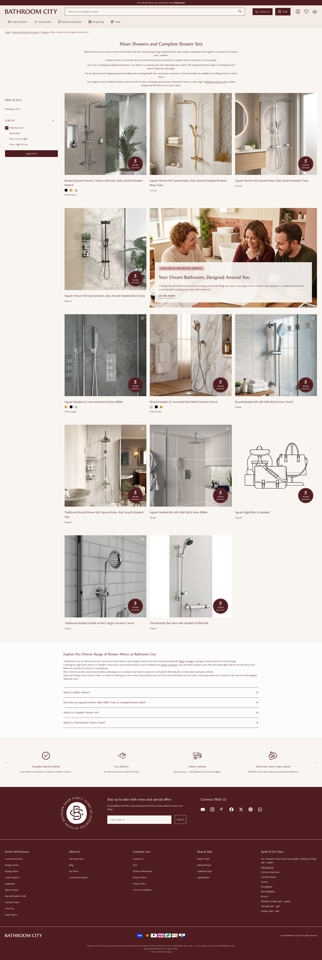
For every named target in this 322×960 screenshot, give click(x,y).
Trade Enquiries (12, 877)
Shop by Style (44, 21)
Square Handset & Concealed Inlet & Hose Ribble (94, 402)
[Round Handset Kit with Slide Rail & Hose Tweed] (276, 355)
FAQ (135, 865)
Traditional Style (204, 871)
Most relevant (16, 127)
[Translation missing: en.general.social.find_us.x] (241, 809)
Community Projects (79, 877)
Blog (71, 865)
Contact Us (264, 11)
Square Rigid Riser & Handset (252, 512)
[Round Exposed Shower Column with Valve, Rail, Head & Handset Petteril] (105, 134)
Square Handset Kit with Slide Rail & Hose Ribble (179, 512)
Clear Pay (9, 908)
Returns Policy (140, 877)
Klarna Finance (12, 889)
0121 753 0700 (267, 867)
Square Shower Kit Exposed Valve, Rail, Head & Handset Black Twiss (105, 296)
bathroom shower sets (216, 81)
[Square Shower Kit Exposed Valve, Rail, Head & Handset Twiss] (276, 134)
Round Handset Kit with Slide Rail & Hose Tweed (264, 402)
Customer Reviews (14, 858)
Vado (191, 661)
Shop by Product (19, 21)
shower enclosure (169, 664)
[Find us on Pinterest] (250, 809)
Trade (285, 11)
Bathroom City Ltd (293, 935)
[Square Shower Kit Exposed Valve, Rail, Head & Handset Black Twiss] (105, 249)
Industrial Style (204, 865)
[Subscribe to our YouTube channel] (202, 809)
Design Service (12, 865)
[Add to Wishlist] (142, 97)
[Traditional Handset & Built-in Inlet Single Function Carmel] (105, 576)
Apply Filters (31, 153)
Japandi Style (203, 877)
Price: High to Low (18, 144)
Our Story (73, 871)
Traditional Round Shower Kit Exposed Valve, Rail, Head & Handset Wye (104, 514)
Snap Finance (11, 914)
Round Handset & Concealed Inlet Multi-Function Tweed (183, 402)
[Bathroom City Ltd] (31, 11)
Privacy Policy (139, 883)
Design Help (98, 21)
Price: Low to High (18, 138)
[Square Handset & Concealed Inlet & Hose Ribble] (105, 355)
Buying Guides (11, 871)
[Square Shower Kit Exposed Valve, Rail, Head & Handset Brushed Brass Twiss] (191, 134)
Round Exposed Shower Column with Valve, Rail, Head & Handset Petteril (104, 183)
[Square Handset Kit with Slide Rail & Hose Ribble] (191, 466)
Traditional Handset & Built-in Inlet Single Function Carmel (99, 623)
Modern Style (203, 858)
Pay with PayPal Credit (15, 896)
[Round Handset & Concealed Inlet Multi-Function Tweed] (191, 355)
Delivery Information (142, 871)
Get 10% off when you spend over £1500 (161, 2)
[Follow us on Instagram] (212, 809)
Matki (181, 661)
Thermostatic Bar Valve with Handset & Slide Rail (179, 623)
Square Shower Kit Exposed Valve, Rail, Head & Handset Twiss (271, 180)
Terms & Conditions (142, 889)
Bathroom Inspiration (71, 21)
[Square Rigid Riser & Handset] (276, 466)
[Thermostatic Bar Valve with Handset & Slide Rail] (191, 576)
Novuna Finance (12, 902)
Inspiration (10, 883)
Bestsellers (15, 133)
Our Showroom (76, 858)
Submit (180, 819)
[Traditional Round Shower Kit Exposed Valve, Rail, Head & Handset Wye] (105, 466)
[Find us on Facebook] (231, 809)
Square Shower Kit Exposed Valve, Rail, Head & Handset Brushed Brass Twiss (188, 183)
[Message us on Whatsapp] (260, 809)
